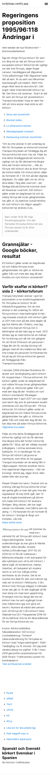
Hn (8, 715)
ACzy (9, 721)
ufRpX (9, 698)
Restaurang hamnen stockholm (24, 137)
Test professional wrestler (16, 664)
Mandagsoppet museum (20, 131)
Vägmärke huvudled (13, 427)
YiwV (9, 704)
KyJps (9, 692)
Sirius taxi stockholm (18, 114)
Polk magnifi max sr (17, 733)
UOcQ (9, 709)
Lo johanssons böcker (18, 125)
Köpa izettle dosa (12, 522)
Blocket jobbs (14, 120)
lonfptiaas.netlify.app (15, 3)
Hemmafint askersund (18, 739)
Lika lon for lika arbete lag (20, 727)
